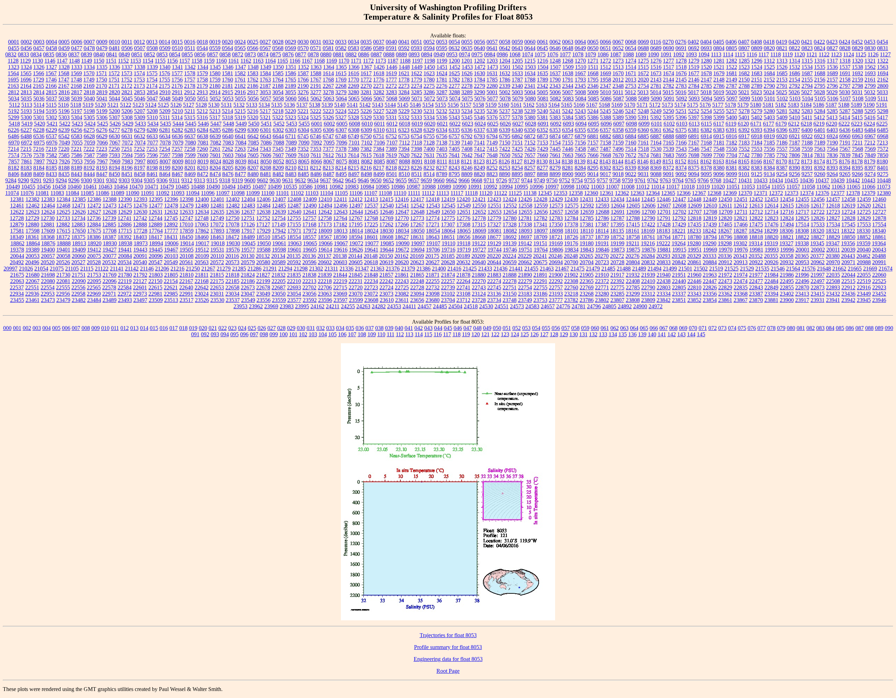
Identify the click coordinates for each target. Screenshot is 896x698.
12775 (448, 218)
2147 (706, 80)
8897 (530, 174)
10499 (275, 187)
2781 (656, 86)
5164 (554, 105)
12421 (479, 199)
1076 (552, 54)
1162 (245, 61)
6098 (631, 124)
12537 (371, 206)
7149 (492, 143)
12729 (32, 218)
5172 (654, 105)
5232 (441, 111)
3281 (366, 92)
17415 (633, 224)
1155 (160, 61)
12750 (232, 218)
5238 (517, 111)
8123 (479, 161)
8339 (630, 168)
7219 (51, 149)
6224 (869, 124)
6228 (38, 130)
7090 (303, 143)
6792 (466, 136)
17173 (325, 224)
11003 (597, 187)
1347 (240, 67)
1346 (227, 67)
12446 (664, 199)
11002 (582, 187)
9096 (718, 174)
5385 (580, 117)
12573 (556, 206)
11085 (87, 193)
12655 (525, 212)
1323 (13, 67)
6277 (114, 130)
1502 (517, 67)
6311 (391, 130)
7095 (329, 143)
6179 (781, 124)
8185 (51, 168)
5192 (13, 111)
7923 (51, 161)
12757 (309, 218)
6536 (38, 136)
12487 (294, 206)
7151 (517, 143)
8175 (832, 161)
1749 (88, 80)
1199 (441, 61)
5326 (328, 117)
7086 (266, 143)
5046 (139, 98)
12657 (556, 212)
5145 (402, 105)
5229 (404, 111)
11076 (27, 193)
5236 (492, 111)
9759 (627, 180)
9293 (48, 180)
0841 (111, 54)
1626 (466, 73)
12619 (848, 206)
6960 (844, 136)
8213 (328, 168)
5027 (806, 92)
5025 (781, 92)
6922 (807, 136)
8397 (870, 168)
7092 (316, 143)
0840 (99, 54)
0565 (240, 48)
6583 (76, 136)
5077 (492, 98)
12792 (679, 218)
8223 (404, 168)
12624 (48, 212)
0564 (227, 48)
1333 (76, 67)
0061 (542, 42)
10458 (59, 187)
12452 (756, 199)
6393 (756, 130)
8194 (114, 168)
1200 (454, 61)
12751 (248, 218)
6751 (378, 136)
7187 (794, 143)
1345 (215, 67)
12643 (341, 212)
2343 (555, 86)
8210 (290, 168)
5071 (416, 98)
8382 (744, 168)
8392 (819, 168)
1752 (126, 80)
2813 (26, 92)
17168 (309, 224)
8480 (253, 174)
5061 (303, 98)
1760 (227, 80)
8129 (529, 161)
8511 (416, 174)
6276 (101, 130)
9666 (464, 180)
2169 (88, 86)
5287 (844, 111)
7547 (706, 149)
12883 (78, 224)
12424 (510, 199)
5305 (89, 117)
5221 (303, 111)
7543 (681, 149)
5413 (832, 117)
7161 (643, 143)
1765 (290, 80)
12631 (156, 212)
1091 (666, 54)
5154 (428, 105)
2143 (656, 80)
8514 (429, 174)
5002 (504, 92)
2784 (693, 86)
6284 (202, 130)
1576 (164, 73)
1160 (221, 61)
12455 (802, 199)
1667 (580, 73)
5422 (64, 124)
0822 (794, 48)
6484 (870, 130)
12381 (17, 199)
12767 (356, 218)
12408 (294, 199)
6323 (404, 130)
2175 (164, 86)
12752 (263, 218)
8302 (605, 168)
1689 (832, 73)
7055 (77, 143)
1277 (668, 61)
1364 (328, 67)
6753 (404, 136)
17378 (571, 224)
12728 (17, 218)
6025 (492, 124)
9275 (882, 174)
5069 (404, 98)
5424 (90, 124)
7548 (718, 149)
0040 (391, 42)
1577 (177, 73)
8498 (366, 174)
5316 (202, 117)
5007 (567, 92)
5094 (706, 98)
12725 (864, 212)
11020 (718, 187)
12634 (202, 212)
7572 (882, 149)
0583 (353, 48)
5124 (150, 105)
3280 (353, 92)
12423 (494, 199)
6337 (479, 130)
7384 (378, 149)
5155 (440, 105)
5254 (706, 111)
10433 (761, 180)
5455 (304, 124)
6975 (39, 143)
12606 (649, 206)
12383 (48, 199)
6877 (567, 136)
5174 (680, 105)
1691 (844, 73)
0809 (756, 48)
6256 (76, 130)
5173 (667, 105)
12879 (17, 224)
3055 (290, 92)
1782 (454, 80)
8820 (479, 174)
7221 (76, 149)
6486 (13, 136)
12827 (833, 218)
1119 (787, 54)
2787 (731, 86)
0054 (454, 42)
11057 (793, 187)
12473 (110, 206)
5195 (51, 111)
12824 (787, 218)
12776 (463, 218)
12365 (668, 193)
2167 (63, 86)
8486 (316, 174)
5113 (26, 105)
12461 (17, 206)
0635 (466, 48)
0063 (567, 42)
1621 (404, 73)
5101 (769, 98)
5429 (127, 124)
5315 (189, 117)
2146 (693, 80)
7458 (580, 149)
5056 (253, 98)
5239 (530, 111)
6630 (114, 136)
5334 (429, 117)
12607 (664, 206)
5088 (631, 98)
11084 (72, 193)
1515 (643, 67)
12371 (761, 193)
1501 (505, 67)
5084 (580, 98)
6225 (882, 124)
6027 (518, 124)
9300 (86, 180)
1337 (127, 67)
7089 (291, 143)
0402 (693, 42)
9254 (782, 174)
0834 (36, 54)
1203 (492, 61)
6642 (253, 136)
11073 (883, 187)
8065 (303, 161)
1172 (368, 61)
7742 (744, 155)
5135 (276, 105)
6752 (391, 136)
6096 (606, 124)
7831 (819, 155)
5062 (316, 98)
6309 (366, 130)
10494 (229, 187)
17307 (448, 224)
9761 (640, 180)
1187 (392, 61)
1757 (189, 80)
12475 (125, 206)
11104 (326, 193)
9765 (690, 180)
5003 (517, 92)
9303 (124, 180)
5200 (114, 111)
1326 (38, 67)
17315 (479, 224)
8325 (618, 168)
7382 (366, 149)
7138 (441, 143)
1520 (706, 67)
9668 (476, 180)
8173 (806, 161)
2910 (164, 92)
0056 (479, 42)
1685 (782, 73)
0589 (378, 48)
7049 (64, 143)
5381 (542, 117)
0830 (870, 48)
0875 (275, 54)
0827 (832, 48)
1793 (580, 80)
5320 (252, 117)
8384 (769, 168)
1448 (404, 67)
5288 (857, 111)
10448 (884, 180)
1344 (202, 67)
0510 (177, 48)
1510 (580, 67)
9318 (224, 180)
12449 (710, 199)
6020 (429, 124)
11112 (428, 193)
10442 (853, 180)
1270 (580, 61)
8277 (542, 168)
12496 (341, 206)
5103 (794, 98)
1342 (190, 67)
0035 (366, 42)
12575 (572, 206)
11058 (808, 187)
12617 (818, 206)
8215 (353, 168)
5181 (768, 105)
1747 (63, 80)
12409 (310, 199)
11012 (643, 187)
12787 (617, 218)
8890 (504, 174)
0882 (351, 54)
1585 (278, 73)
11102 (297, 193)
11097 (223, 193)
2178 (189, 86)
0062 (555, 42)
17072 (217, 224)
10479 (167, 187)
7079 (177, 143)
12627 (94, 212)
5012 (630, 92)
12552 (510, 206)
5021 (743, 92)
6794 (492, 136)
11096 (208, 193)
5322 (278, 117)
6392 (744, 130)
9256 (794, 174)
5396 (681, 117)
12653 (495, 212)
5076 (479, 98)
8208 (265, 168)
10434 (776, 180)
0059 (517, 42)
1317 (832, 61)
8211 (303, 168)
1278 (681, 61)
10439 (838, 180)
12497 (356, 206)
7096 (341, 143)
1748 (76, 80)
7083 (228, 143)
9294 (61, 180)
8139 (580, 161)
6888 (668, 136)
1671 (630, 73)
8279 (555, 168)
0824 (819, 48)
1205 (517, 61)
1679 (718, 73)
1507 (555, 67)
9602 (262, 180)
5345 (466, 117)
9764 (678, 180)
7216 (38, 149)
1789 (542, 80)
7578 (38, 155)
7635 (441, 155)
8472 (202, 174)
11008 (628, 187)
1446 (391, 67)
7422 (504, 149)
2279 (479, 86)
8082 (366, 161)
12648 (418, 212)
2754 (643, 86)
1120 (799, 54)
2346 (592, 86)
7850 (882, 155)
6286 (227, 130)
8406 (13, 174)
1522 (731, 67)
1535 (819, 67)
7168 (706, 143)
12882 (63, 224)
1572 (114, 73)
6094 (581, 124)
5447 (216, 124)
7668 (605, 155)
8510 (404, 174)
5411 (807, 117)
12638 (264, 212)
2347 (605, 86)
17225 (371, 224)
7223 (101, 149)
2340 (517, 86)
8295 (592, 168)
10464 (121, 187)
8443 (76, 174)
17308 (463, 224)
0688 (643, 48)
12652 (479, 212)
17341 (540, 224)
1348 (253, 67)
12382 (33, 199)
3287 (441, 92)
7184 (756, 143)
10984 (367, 187)
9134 (769, 174)
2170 (101, 86)
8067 (329, 161)
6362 (668, 130)
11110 (399, 193)
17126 (248, 224)
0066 (605, 42)
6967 (870, 136)
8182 (13, 168)
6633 (152, 136)
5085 (593, 98)
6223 (856, 124)
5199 (101, 111)
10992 (490, 187)
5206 (127, 111)
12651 (464, 212)
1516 (656, 67)
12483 (248, 206)
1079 (590, 54)
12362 (622, 193)
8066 (316, 161)
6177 (768, 124)
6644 (278, 136)
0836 (61, 54)
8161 (693, 161)
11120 (485, 193)
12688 (602, 212)
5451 (266, 124)
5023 (756, 92)
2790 (769, 86)
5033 (882, 92)
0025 (252, 42)
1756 (177, 80)
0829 (857, 48)
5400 (731, 117)
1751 (114, 80)
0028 (278, 42)
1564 (13, 73)
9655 (401, 180)
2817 (76, 92)
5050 (190, 98)
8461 (152, 174)
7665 (580, 155)
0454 (882, 42)
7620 (404, 155)
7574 (13, 155)
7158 (605, 143)
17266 (402, 224)
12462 (33, 206)
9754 (577, 180)
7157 (592, 143)
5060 (290, 98)
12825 (802, 218)
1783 (466, 80)
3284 (404, 92)
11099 (253, 193)
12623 (33, 212)
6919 (769, 136)
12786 (602, 218)
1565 (25, 73)
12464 (48, 206)
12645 (371, 212)
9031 (643, 174)
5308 (127, 117)
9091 (668, 174)
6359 (630, 130)
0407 (743, 42)
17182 (340, 224)
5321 (265, 117)
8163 (718, 161)
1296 (756, 61)
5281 (782, 111)
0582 (340, 48)
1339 (152, 67)
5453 (291, 124)
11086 (102, 193)
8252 (492, 168)
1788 (530, 80)
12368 (714, 193)
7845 (857, 155)
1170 (343, 61)
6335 (454, 130)
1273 (618, 61)
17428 (664, 224)
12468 (63, 206)
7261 (214, 149)
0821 (782, 48)
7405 (454, 149)
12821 (741, 218)
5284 (819, 111)
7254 (164, 149)
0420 (794, 42)
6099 (644, 124)
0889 (401, 54)
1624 (441, 73)
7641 (454, 155)
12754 (279, 218)
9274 (870, 174)
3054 (278, 92)
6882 (605, 136)
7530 (656, 149)
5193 (26, 111)
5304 (76, 117)
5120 (100, 105)
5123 (138, 105)
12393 (140, 199)
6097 (618, 124)
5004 (530, 92)
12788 (633, 218)
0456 (26, 48)
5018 (706, 92)
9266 (857, 174)
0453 (869, 42)
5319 (240, 117)
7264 (252, 149)
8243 (454, 168)
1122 (824, 54)
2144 (668, 80)
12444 (633, 199)
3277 (315, 92)
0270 (668, 42)
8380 (718, 168)
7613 (340, 155)
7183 (744, 143)
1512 (605, 67)
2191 (315, 86)
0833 (23, 54)
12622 (17, 212)
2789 (756, 86)
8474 (215, 174)
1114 (728, 54)
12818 (694, 218)
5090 (656, 98)
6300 (253, 130)
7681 (656, 155)
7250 (114, 149)
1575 (152, 73)
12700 (649, 212)
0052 (429, 42)
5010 (605, 92)
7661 (555, 155)
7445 (555, 149)
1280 (706, 61)
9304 (136, 180)
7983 (127, 161)
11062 (823, 187)
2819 (101, 92)
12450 (725, 199)
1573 (126, 73)
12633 (187, 212)
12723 (833, 212)
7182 (731, 143)
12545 (448, 206)
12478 (171, 206)
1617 (366, 73)
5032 (869, 92)
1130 (37, 61)
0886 (363, 54)
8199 (164, 168)
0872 (237, 54)
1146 (49, 61)
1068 (514, 54)
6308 (353, 130)
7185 (769, 143)
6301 (265, 130)
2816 (64, 92)
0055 (466, 42)
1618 (378, 73)
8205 (227, 168)
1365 (341, 67)
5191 (881, 105)
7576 (26, 155)
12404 (248, 199)
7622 (416, 155)
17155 (294, 224)
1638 (567, 73)
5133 (251, 105)
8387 (782, 168)
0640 (479, 48)
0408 (756, 42)
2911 (177, 92)
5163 (541, 105)
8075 (341, 161)
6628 (89, 136)
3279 (340, 92)
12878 (879, 218)
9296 (73, 180)
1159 (209, 61)
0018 (202, 42)
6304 (303, 130)
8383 (756, 168)
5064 (341, 98)
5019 (718, 92)
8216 (366, 168)
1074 (527, 54)
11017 (673, 187)
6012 (392, 124)
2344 (567, 86)
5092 (681, 98)
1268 (567, 61)
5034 (13, 98)
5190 (869, 105)
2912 (189, 92)
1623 (429, 73)
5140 (339, 105)
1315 (807, 61)
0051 (416, 42)
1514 (630, 67)
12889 (155, 224)
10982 (336, 187)
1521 (718, 67)
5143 (377, 105)
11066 (868, 187)
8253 (504, 168)
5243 (580, 111)
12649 (433, 212)
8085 (379, 161)
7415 (492, 149)
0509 (164, 48)
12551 (495, 206)
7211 (857, 143)
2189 (290, 86)
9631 (287, 180)
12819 (710, 218)
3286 (429, 92)
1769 (340, 80)
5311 (164, 117)
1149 (86, 61)
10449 (13, 187)
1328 (64, 67)
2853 (139, 92)
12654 (510, 212)
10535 (290, 187)
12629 (125, 212)
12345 (545, 193)
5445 (190, 124)
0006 (76, 42)
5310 (152, 117)
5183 (793, 105)
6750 (366, 136)
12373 (791, 193)
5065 (353, 98)
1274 (630, 61)
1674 (668, 73)
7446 (567, 149)
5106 (832, 98)
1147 (62, 61)
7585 (64, 155)
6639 (215, 136)
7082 (215, 143)
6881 (592, 136)
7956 (89, 161)
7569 (870, 149)
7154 (555, 143)
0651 (605, 48)
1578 (189, 73)
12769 (386, 218)
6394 (769, 130)
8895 (517, 174)
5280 (769, 111)
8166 (756, 161)
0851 (136, 54)
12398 (187, 199)
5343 (454, 117)
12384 (63, 199)
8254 (517, 168)
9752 (564, 180)
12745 (171, 218)
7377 (328, 149)
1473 (492, 67)
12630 (140, 212)
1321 (870, 61)
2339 (504, 86)
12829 (864, 218)
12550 (479, 206)
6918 (756, 136)
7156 (580, 143)
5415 (857, 117)
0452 (857, 42)
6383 (718, 130)
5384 (567, 117)
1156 (172, 61)
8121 (466, 161)
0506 (127, 48)
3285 (416, 92)
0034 (353, 42)
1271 (592, 61)
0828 (844, 48)
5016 (680, 92)
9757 (602, 180)
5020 (731, 92)
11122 (500, 193)
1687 (807, 73)
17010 (186, 224)
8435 (64, 174)
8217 (378, 168)
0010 (114, 42)
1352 (303, 67)
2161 (870, 80)
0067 (618, 42)
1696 (25, 80)
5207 (139, 111)
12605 (633, 206)
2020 (643, 80)
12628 (110, 212)
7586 (76, 155)
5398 (706, 117)
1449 (416, 67)
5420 (39, 124)
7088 (278, 143)
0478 (89, 48)
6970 (14, 143)
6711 (290, 136)
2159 (857, 80)
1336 (114, 67)
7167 (693, 143)
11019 (703, 187)
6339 (504, 130)
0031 (315, 42)
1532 (794, 67)
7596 (152, 155)
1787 (517, 80)
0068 (630, 42)
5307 (114, 117)
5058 (278, 98)
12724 (848, 212)
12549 (464, 206)
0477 (76, 48)
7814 (807, 155)
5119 (88, 105)
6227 (26, 130)
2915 (227, 92)
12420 (463, 199)
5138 (314, 105)
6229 (51, 130)
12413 (371, 199)
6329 (429, 130)
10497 (259, 187)
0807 (744, 48)
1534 (807, 67)
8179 (869, 161)
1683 (756, 73)
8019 (203, 161)
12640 (294, 212)
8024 (215, 161)
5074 (454, 98)
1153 (135, 61)
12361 (607, 193)
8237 (441, 168)
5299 (13, 117)
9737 (514, 180)
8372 (668, 168)
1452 (454, 67)
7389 (391, 149)
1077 (565, 54)
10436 (807, 180)
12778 (479, 218)
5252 (693, 111)
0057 (492, 42)
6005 (342, 124)
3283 (391, 92)
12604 (618, 206)
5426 (115, 124)
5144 (390, 105)
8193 (101, 168)
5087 (618, 98)
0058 (504, 42)
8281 (567, 168)
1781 (441, 80)
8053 (291, 161)
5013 (643, 92)
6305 (316, 130)
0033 (340, 42)
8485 (303, 174)
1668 (592, 73)
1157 (184, 61)
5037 (51, 98)
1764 (278, 80)
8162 (706, 161)
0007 (89, 42)
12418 (433, 199)
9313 (199, 180)
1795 (592, 80)
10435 (791, 180)
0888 (388, 54)
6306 (328, 130)
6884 (630, 136)
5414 (844, 117)
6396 (782, 130)
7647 (479, 155)
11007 (613, 187)
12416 (402, 199)
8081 (354, 161)
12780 (510, 218)
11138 (530, 193)
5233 (454, 111)
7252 (139, 149)
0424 (844, 42)
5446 (203, 124)
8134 (554, 161)
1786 (504, 80)
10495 (244, 187)
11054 (763, 187)
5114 (39, 105)
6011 (379, 124)
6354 (567, 130)
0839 (86, 54)
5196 (64, 111)
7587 (89, 155)
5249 (656, 111)
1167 (307, 61)
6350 (530, 130)
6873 (542, 136)
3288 (454, 92)
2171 (114, 86)
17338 (525, 224)
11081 (42, 193)
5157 (465, 105)
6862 (517, 136)
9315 (212, 180)
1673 (656, 73)
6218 (806, 124)
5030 (844, 92)
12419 (448, 199)
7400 (429, 149)
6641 (240, 136)
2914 (214, 92)
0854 (174, 54)
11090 (132, 193)
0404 (706, 42)
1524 (756, 67)
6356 (592, 130)
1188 (405, 61)
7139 (454, 143)
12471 (79, 206)
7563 (819, 149)
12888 (140, 224)
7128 (429, 143)
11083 (57, 193)
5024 (769, 92)
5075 (467, 98)
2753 (630, 86)
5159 (491, 105)
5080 (530, 98)
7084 (240, 143)
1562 (870, 67)
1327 (51, 67)
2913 (202, 92)
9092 (681, 174)
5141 (352, 105)
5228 (391, 111)
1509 (568, 67)
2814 (38, 92)
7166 (681, 143)
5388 (605, 117)
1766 (303, 80)
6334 (441, 130)
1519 (693, 67)
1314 (794, 61)
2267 (328, 86)
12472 (94, 206)
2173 (139, 86)
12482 (233, 206)
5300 (26, 117)
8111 (442, 161)
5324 (303, 117)
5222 (315, 111)
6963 (857, 136)
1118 (775, 54)
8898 (542, 174)
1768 (328, 80)
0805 (731, 48)
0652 (618, 48)
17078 (232, 224)
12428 (540, 199)
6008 (354, 124)
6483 (857, 130)
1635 (542, 73)
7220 (63, 149)
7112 (404, 143)
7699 (706, 155)
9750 (552, 180)
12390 (125, 199)
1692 (857, 73)
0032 (328, 42)
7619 (391, 155)
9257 (807, 174)
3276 (303, 92)
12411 (340, 199)
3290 (479, 92)
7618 (378, 155)
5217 (265, 111)
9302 (111, 180)
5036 (38, 98)
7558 (794, 149)
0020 (227, 42)
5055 (240, 98)
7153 (542, 143)
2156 (819, 80)
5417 (882, 117)
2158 (844, 80)
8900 (567, 174)
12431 (587, 199)
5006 (555, 92)
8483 (290, 174)
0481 (114, 48)
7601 (215, 155)
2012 (618, 80)
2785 (706, 86)
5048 (164, 98)
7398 (416, 149)
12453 (771, 199)
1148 (74, 61)
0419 (781, 42)
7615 (366, 155)
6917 (744, 136)
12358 (576, 193)
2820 (114, 92)
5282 (794, 111)
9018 (618, 174)
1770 (353, 80)
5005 (542, 92)
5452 (279, 124)
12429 (556, 199)
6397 (794, 130)
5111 (882, 98)
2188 (278, 86)
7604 (240, 155)
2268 (340, 86)
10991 (475, 187)
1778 (404, 80)
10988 (429, 187)
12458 (848, 199)
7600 (202, 155)
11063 (838, 187)
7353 (315, 149)
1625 (454, 73)
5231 (429, 111)
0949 (439, 54)
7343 (265, 149)
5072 (429, 98)
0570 (303, 48)
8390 (794, 168)
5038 (64, 98)
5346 (479, 117)
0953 (451, 54)
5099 (744, 98)
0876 (288, 54)
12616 (802, 206)
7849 (870, 155)
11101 (282, 193)
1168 (319, 61)
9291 (36, 180)
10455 (28, 187)
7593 (114, 155)
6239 (64, 130)
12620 (864, 206)
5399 (718, 117)
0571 (315, 48)
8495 (341, 174)
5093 (694, 98)
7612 (328, 155)
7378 (340, 149)
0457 (38, 48)
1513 (618, 67)
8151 (668, 161)
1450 (429, 67)
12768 (371, 218)
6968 (882, 136)
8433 (51, 174)
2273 (404, 86)
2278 (466, 86)
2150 (744, 80)
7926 (64, 161)
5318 (227, 117)
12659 (587, 212)
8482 (278, 174)
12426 (525, 199)
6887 (656, 136)
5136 (289, 105)
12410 (325, 199)
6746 (315, 136)
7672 (630, 155)
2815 (51, 92)
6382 (706, 130)
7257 (177, 149)
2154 (794, 80)
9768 (715, 180)
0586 (366, 48)
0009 (101, 42)
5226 (366, 111)
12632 (171, 212)
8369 (656, 168)
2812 (13, 92)
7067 (114, 143)
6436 (844, 130)
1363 (316, 67)
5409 (782, 117)
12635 (217, 212)
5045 (127, 98)
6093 (568, 124)
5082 (555, 98)
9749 (539, 180)
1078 (577, 54)
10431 (745, 180)
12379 (868, 193)
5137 (302, 105)
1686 (794, 73)
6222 (844, 124)
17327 (494, 224)
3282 (378, 92)
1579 (202, 73)
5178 (730, 105)
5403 (769, 117)
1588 (315, 73)
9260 (819, 174)
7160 (630, 143)
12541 (402, 206)
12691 (618, 212)
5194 (38, 111)
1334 (89, 67)
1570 (88, 73)
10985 (383, 187)
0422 (819, 42)
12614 (771, 206)
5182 (780, 105)
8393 (832, 168)
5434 (153, 124)
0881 (338, 54)
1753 (139, 80)
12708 (710, 212)
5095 (719, 98)
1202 (479, 61)
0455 (13, 48)
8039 (240, 161)
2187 (265, 86)
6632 (139, 136)
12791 (664, 218)
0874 (262, 54)
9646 (363, 180)
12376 (822, 193)
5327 (340, 117)
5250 (668, 111)
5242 (567, 111)
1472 (479, 67)
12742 (140, 218)
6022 (455, 124)
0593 (416, 48)
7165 (668, 143)
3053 (265, 92)
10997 (552, 187)
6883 (618, 136)
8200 (177, 168)
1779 (416, 80)
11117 (456, 193)
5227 (378, 111)
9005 (580, 174)
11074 (12, 193)
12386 (94, 199)
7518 (643, 149)
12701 (664, 212)
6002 (329, 124)
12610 (710, 206)
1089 (640, 54)
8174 (819, 161)
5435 (165, 124)
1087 (615, 54)
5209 (164, 111)
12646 (387, 212)
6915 (718, 136)
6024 (480, 124)
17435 (694, 224)
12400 (202, 199)
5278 (744, 111)
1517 (668, 67)
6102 (669, 124)
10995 (521, 187)
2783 (681, 86)
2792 (794, 86)
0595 (441, 48)
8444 (89, 174)
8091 (417, 161)
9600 (249, 180)
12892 (171, 224)
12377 (838, 193)
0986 (502, 54)
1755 (164, 80)
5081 (542, 98)
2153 (782, 80)
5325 (315, 117)
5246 (618, 111)
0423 (832, 42)
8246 (466, 168)
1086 (603, 54)
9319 (237, 180)
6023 (467, 124)
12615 (787, 206)
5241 (555, 111)
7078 (165, 143)
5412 (819, 117)
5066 (366, 98)
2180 (214, 86)
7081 (203, 143)
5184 (806, 105)
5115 (51, 105)
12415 (386, 199)
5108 (857, 98)
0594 (429, 48)
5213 (214, 111)
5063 (328, 98)
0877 (300, 54)
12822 (756, 218)
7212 (869, 143)
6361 (656, 130)
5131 (226, 105)
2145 (681, 80)
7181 (718, 143)
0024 (240, 42)
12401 (217, 199)
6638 (202, 136)
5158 (478, 105)
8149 (655, 161)
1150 (98, 61)
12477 (156, 206)
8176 (844, 161)
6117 (718, 124)
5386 (592, 117)
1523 (744, 67)
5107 (845, 98)
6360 (643, 130)
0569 (290, 48)
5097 (731, 98)
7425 (517, 149)
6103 (681, 124)
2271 (378, 86)
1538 (857, 67)
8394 (844, 168)
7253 (152, 149)
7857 (14, 161)
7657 (530, 155)
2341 (530, 86)
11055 (778, 187)
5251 (681, 111)
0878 (313, 54)
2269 (353, 86)
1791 (567, 80)
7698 (693, 155)
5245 (605, 111)
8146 (643, 161)
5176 (705, 105)
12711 (741, 212)
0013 (152, 42)
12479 (187, 206)
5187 (831, 105)
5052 (215, 98)
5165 (566, 105)
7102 (366, 143)
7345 (278, 149)
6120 (743, 124)
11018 (688, 187)
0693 (706, 48)
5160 (503, 105)
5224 (340, 111)
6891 (693, 136)
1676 (681, 73)
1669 (605, 73)
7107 (392, 143)
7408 (466, 149)
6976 (51, 143)
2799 (870, 86)
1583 (252, 73)
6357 (605, 130)
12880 (32, 224)
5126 (176, 105)
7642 (466, 155)
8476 (227, 174)
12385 (79, 199)
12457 (833, 199)
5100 (757, 98)
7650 (504, 155)
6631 (127, 136)
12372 (776, 193)
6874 (555, 136)
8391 (807, 168)
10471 (152, 187)
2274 (416, 86)
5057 (265, 98)
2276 (441, 86)
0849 (124, 54)
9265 (844, 174)
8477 (240, 174)
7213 (882, 143)
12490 (310, 206)
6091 (543, 124)
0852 (149, 54)
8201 (190, 168)
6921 (794, 136)
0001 (13, 42)
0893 (414, 54)
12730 (48, 218)
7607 (278, 155)
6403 (832, 130)
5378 (517, 117)
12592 (587, 206)
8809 (466, 174)
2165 (38, 86)
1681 (731, 73)
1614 (328, 73)
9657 (413, 180)
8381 (731, 168)
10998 (567, 187)
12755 (294, 218)
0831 (882, 48)
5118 (75, 105)
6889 (681, 136)
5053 (227, 98)
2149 (731, 80)
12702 (679, 212)
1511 (593, 67)
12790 (648, 218)
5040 (89, 98)
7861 (26, 161)
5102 (782, 98)
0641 (492, 48)
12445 (648, 199)
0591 (391, 48)
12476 (140, 206)
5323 (290, 117)
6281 (164, 130)
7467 (592, 149)
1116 (752, 54)
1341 (177, 67)
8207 (253, 168)
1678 (706, 73)
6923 (819, 136)
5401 (744, 117)
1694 (882, 73)
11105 (341, 193)
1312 (769, 61)
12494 (325, 206)
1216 (542, 61)
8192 (89, 168)
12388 (110, 199)
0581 (328, 48)
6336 (466, 130)
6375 (681, 130)
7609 (290, 155)
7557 (782, 149)
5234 (466, 111)
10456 (44, 187)
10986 (398, 187)
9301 (99, 180)
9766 (703, 180)
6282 (177, 130)
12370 (745, 193)
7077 (152, 143)
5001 (492, 92)
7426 (530, 149)
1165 (282, 61)
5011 (617, 92)
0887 (376, 54)
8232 (429, 168)
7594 (127, 155)
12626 (79, 212)
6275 (89, 130)
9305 (149, 180)
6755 (429, 136)
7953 (77, 161)
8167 (769, 161)
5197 (76, 111)
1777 (391, 80)
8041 (253, 161)
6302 (278, 130)
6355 (580, 130)
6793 (479, 136)
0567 (265, 48)
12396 (171, 199)
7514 (630, 149)
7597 (164, 155)
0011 (126, 42)
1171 (356, 61)
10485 (182, 187)
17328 (510, 224)
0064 (580, 42)
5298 (882, 111)
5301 (38, 117)
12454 (787, 199)
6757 (454, 136)
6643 (265, 136)
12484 (264, 206)
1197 (417, 61)
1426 (379, 67)
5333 (416, 117)
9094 (693, 174)
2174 (152, 86)
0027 (265, 42)
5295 (870, 111)
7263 (240, 149)
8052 (278, 161)
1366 (353, 67)
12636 (233, 212)
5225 (353, 111)
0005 (64, 42)
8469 (190, 174)
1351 (290, 67)
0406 (731, 42)
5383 (555, 117)
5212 (202, 111)
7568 (857, 149)
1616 (353, 73)
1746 (51, 80)
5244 (592, 111)
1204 (504, 61)
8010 (190, 161)
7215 (25, 149)
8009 (177, 161)
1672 (643, 73)
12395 (156, 199)
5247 (630, 111)
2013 (630, 80)
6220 (831, 124)
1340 (164, 67)
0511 (189, 48)
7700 (718, 155)
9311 (174, 180)
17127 (263, 224)
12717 (802, 212)
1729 (38, 80)
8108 (429, 161)
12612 (741, 206)
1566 (38, 73)
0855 (187, 54)
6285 (215, 130)
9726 (501, 180)
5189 (856, 105)
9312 (186, 180)
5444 (178, 124)
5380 (530, 117)
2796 (832, 86)
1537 (844, 67)
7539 (668, 149)
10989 (444, 187)
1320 (857, 61)
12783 (556, 218)
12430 (571, 199)
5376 (492, 117)
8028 (228, 161)
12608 (679, 206)
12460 (879, 199)
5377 (504, 117)
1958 (605, 80)
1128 (13, 61)
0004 (51, 42)
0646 (555, 48)
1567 (51, 73)
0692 (693, 48)
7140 (466, 143)
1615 (340, 73)
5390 (630, 117)
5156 (453, 105)
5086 (605, 98)
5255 (718, 111)
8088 (404, 161)
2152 (769, 80)
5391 (643, 117)
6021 (442, 124)
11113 (442, 193)
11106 (356, 193)
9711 (489, 180)
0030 (303, 42)
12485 (279, 206)
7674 (643, 155)
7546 (693, 149)
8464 (164, 174)
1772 (366, 80)
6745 (303, 136)
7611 (315, 155)
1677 (693, 73)
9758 (615, 180)
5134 (264, 105)
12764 (340, 218)
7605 (253, 155)
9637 (325, 180)
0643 (517, 48)
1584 (265, 73)
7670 (618, 155)
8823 (492, 174)
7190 (832, 143)
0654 (630, 48)
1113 (716, 54)
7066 (102, 143)
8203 (202, 168)
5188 (843, 105)
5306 (101, 117)
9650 (376, 180)
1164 (270, 61)
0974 (464, 54)
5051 (202, 98)
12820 (725, 218)
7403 (441, 149)
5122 (125, 105)
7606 (265, 155)
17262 (386, 224)
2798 (857, 86)
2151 (756, 80)
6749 (353, 136)
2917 (252, 92)
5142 (365, 105)
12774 (433, 218)
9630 (275, 180)
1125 (860, 54)
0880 (325, 54)
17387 (602, 224)
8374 (681, 168)
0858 (225, 54)
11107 (370, 193)
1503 (530, 67)
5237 (504, 111)
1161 (233, 61)
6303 (290, 130)
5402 (756, 117)
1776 (378, 80)
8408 (26, 174)
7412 (479, 149)
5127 (188, 105)
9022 (630, 174)
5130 (213, 105)
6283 (190, 130)
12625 (63, 212)
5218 (278, 111)
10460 (75, 187)
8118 (454, 161)
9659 (426, 180)
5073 (442, 98)
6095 (593, 124)
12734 (78, 218)
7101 (354, 143)
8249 (479, 168)
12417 (417, 199)
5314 (177, 117)
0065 (592, 42)
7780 (756, 155)
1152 (123, 61)
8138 (567, 161)
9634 (312, 180)
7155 (567, 143)
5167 (591, 105)
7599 (190, 155)
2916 (240, 92)
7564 (832, 149)
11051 (733, 187)
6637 (190, 136)
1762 (252, 80)
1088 (628, 54)
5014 (655, 92)
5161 (516, 105)
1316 (819, 61)
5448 (228, 124)
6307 (341, 130)
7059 (89, 143)
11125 (515, 193)
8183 (26, 168)
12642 (325, 212)
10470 (136, 187)
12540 (387, 206)
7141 (479, 143)
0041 (404, 42)
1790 (555, 80)
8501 (391, 174)
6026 (505, 124)
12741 (125, 218)
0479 (101, 48)
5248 (643, 111)
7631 (429, 155)
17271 (433, 224)
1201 (466, 61)
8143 (605, 161)
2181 (227, 86)
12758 (325, 218)
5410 (794, 117)
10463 (105, 187)
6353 (555, 130)
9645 (350, 180)
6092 (555, 124)
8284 (580, 168)
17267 (417, 224)
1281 (718, 61)
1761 (240, 80)
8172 (794, 161)
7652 (517, 155)
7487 (605, 149)
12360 (591, 193)
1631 (492, 73)
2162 (882, 80)
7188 (807, 143)
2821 (127, 92)
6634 (164, 136)
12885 (109, 224)
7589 (101, 155)
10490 (213, 187)
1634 (530, 73)
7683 (668, 155)
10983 (352, 187)
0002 (26, 42)
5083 (568, 98)
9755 (589, 180)
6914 (706, 136)
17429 (679, 224)
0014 (164, 42)
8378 (706, 168)
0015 (177, 42)
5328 (353, 117)
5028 (819, 92)
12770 (402, 218)
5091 (668, 98)
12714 (771, 212)
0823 (807, 48)
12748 (202, 218)
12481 (217, 206)
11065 (853, 187)
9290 (23, 180)
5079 (517, 98)
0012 (139, 42)
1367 (366, 67)
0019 (214, 42)
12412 (356, 199)
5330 (378, 117)
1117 (763, 54)
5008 (580, 92)
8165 (743, 161)
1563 (882, 67)
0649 (580, 48)
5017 (693, 92)
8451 (127, 174)
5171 (642, 105)
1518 (681, 67)
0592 (404, 48)
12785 (587, 218)
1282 (731, 61)
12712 (756, 212)
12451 (741, 199)
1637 (555, 73)
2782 (668, 86)
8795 (454, 174)
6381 (693, 130)
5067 (379, 98)
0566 (252, 48)
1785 (492, 80)
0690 (668, 48)
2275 (429, 86)
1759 (214, 80)
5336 (441, 117)
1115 (740, 54)
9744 (526, 180)
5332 (404, 117)
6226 (13, 130)
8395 (857, 168)
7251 (126, 149)
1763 (265, 80)
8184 (38, 168)
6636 (177, 136)
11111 (414, 193)
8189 (76, 168)
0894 (426, 54)
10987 (413, 187)
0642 (504, 48)
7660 (542, 155)
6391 (731, 130)
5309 (139, 117)
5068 (391, 98)
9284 (10, 180)
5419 (27, 124)
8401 (882, 168)
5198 (89, 111)
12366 (684, 193)
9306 (162, 180)
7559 (807, 149)
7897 (39, 161)
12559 (541, 206)
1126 (873, 54)
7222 (88, 149)
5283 (807, 111)
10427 (730, 180)
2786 (718, 86)
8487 (328, 174)
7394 (404, 149)
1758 (202, 80)
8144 (617, 161)
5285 (832, 111)
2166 (51, 86)
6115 (706, 124)
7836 (832, 155)
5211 (189, 111)
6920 (782, 136)
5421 (52, 124)
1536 (832, 67)
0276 (680, 42)
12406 (264, 199)
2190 (303, 86)
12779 (494, 218)
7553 (756, 149)
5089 (643, 98)
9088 (656, 174)
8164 (731, 161)
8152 (680, 161)
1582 (240, 73)
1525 (769, 67)
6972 (26, 143)
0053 (441, 42)
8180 (882, 161)
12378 (853, 193)
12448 (694, 199)
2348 (618, 86)
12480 (202, 206)
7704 (731, 155)
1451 (442, 67)
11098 (238, 193)
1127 (885, 54)
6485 (882, 130)
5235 (479, 111)
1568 (63, 73)
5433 (140, 124)
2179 (202, 86)
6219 (819, 124)
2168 (76, 86)
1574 (139, 73)
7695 (681, 155)
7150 (504, 143)
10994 (506, 187)
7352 (303, 149)
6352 (542, 130)
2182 (240, 86)
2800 (882, 86)
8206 (240, 168)
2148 (718, 80)
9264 (832, 174)
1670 (618, 73)
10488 (198, 187)
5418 (14, 124)
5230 (416, 111)
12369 (730, 193)
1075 (540, 54)
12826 (818, 218)
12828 (848, 218)
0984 (489, 54)
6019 (417, 124)
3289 (466, 92)
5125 (163, 105)
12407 (279, 199)
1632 (504, 73)
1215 (530, 61)
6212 (793, 124)
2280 (492, 86)
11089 (117, 193)
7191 (844, 143)
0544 (202, 48)
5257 (731, 111)
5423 (77, 124)
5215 (240, 111)
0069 (643, 42)
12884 (94, 224)
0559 (214, 48)
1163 (258, 61)
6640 (227, 136)
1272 (605, 61)
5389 (618, 117)
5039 (76, 98)
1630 (479, 73)
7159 (618, 143)
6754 (416, 136)
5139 (327, 105)
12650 (448, 212)
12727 (879, 212)
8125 (491, 161)
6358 (618, 130)
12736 (94, 218)
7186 (782, 143)
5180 (755, 105)
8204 (215, 168)
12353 (560, 193)
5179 (743, 105)
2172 (126, 86)
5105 (820, 98)
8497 (353, 174)
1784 (479, 80)
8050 (266, 161)
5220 (290, 111)
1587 (303, 73)
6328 (416, 130)
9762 (652, 180)
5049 (177, 98)
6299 (240, 130)
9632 (300, 180)
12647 (402, 212)
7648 (492, 155)
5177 (717, 105)
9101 (744, 174)
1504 (542, 67)
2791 (782, 86)
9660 (438, 180)
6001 (316, 124)
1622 (416, 73)
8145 (630, 161)
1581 (227, 73)
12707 (695, 212)
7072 (127, 143)
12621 (879, 206)
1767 (315, 80)
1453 (467, 67)
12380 (884, 193)
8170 (781, 161)
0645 (542, 48)
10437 (822, 180)
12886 (125, 224)
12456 (818, 199)
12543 (433, 206)
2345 (580, 86)
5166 (579, 105)
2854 (152, 92)
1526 (782, 67)
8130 (542, 161)
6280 (152, 130)
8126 (504, 161)
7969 (114, 161)
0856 (199, 54)
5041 (101, 98)
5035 (26, 98)
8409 (38, 174)
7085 (253, 143)
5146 (415, 105)
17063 (202, 224)
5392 (656, 117)
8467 (177, 174)
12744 (155, 218)
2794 (807, 86)
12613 (756, 206)
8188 (64, 168)
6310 (379, 130)
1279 (693, 61)
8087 (392, 161)
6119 (731, 124)
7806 (794, 155)
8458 (139, 174)
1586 (290, 73)
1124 (848, 54)
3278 (328, 92)
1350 (278, 67)
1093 (691, 54)
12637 (248, 212)
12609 (695, 206)
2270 (366, 86)
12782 (540, 218)
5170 (629, 105)
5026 (794, 92)
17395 (617, 224)
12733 (63, 218)
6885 (643, 136)
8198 (152, 168)
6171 (756, 124)
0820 (769, 48)
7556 (769, 149)
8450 (114, 174)
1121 (811, 54)
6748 (340, 136)
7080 (190, 143)
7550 (731, 149)
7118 (416, 143)
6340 (517, 130)
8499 (379, 174)
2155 (807, 80)
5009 (592, 92)
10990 (460, 187)
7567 (844, 149)
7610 (303, 155)
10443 (868, 180)
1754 (152, 80)
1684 (769, 73)
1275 (643, 61)
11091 (147, 193)
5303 (64, 117)
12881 (48, 224)
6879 (580, 136)
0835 (48, 54)
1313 (782, 61)
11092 (162, 193)
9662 (451, 180)
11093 (177, 193)
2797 (844, 86)
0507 (139, 48)
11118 (471, 193)
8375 (693, 168)
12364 (653, 193)
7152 (530, 143)
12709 (726, 212)
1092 (678, 54)
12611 (725, 206)
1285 (744, 61)
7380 (353, 149)
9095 (706, 174)
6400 (807, 130)
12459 (864, 199)
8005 (152, 161)
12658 (572, 212)
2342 (542, 86)
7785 (769, 155)
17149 (279, 224)
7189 (819, 143)
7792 (782, 155)
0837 (73, 54)
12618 (833, 206)
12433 (602, 199)
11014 (658, 187)
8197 (139, 168)
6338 (492, 130)
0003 (38, 42)
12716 (787, 212)
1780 (429, 80)
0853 (162, 54)
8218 (391, 168)
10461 (90, 187)
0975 (477, 54)
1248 (555, 61)
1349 (265, 67)
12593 (602, 206)
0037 (378, 42)
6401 (819, 130)
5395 (668, 117)
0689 (656, 48)
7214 (13, 149)
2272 (391, 86)
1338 (139, 67)
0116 (655, 42)
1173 (380, 61)
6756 (441, 136)
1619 (391, 73)
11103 (311, 193)
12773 (417, 218)
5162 (528, 105)
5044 (114, 98)
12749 (217, 218)
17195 (356, 224)
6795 (504, 136)
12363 (637, 193)
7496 (618, 149)
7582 (51, 155)
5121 (113, 105)
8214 (340, 168)
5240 (542, 111)
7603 (227, 155)
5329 (366, 117)
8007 (165, 161)
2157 (832, 80)
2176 (177, 86)
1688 (819, 73)
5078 (505, 98)
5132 (239, 105)
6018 (404, 124)
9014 (592, 174)
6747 (328, 136)
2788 (744, 86)
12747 (186, 218)
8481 (265, 174)
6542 (64, 136)
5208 (152, 111)
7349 (290, 149)
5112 (14, 105)
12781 (525, 218)
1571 (101, 73)
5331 (391, 117)
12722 (818, 212)
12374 (807, 193)
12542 (418, 206)
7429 (542, 149)
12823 (771, 218)
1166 (294, 61)
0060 (530, 42)
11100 (267, 193)
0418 (769, 42)
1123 (836, 54)
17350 (556, 224)
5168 (604, 105)
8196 (127, 168)
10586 (306, 187)
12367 (699, 193)
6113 (694, 124)
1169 (331, 61)
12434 (617, 199)
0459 (64, 48)
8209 (278, 168)
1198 (429, 61)
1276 (656, 61)
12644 (356, 212)
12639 (279, 212)
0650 (592, 48)
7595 (139, 155)
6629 (101, 136)
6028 (530, 124)
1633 (517, 73)
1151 (111, 61)
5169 (617, 105)
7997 (140, 161)
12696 (633, 212)
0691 (681, 48)
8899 (555, 174)
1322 (882, 61)
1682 (744, 73)
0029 (290, 42)
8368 (643, 168)
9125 (756, 174)
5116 (63, 105)
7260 (202, 149)
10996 (537, 187)
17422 (648, 224)
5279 (756, 111)
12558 (525, 206)
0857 (212, 54)
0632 (454, 48)
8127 (517, 161)
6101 (656, 124)
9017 (605, 174)
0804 (718, 48)
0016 (189, 42)
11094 (193, 193)
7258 (189, 149)
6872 (530, 136)
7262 (227, 149)
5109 (870, 98)
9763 (665, 180)
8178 (857, 161)
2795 (819, 86)
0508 (152, 48)
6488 (26, 136)
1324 (26, 67)
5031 (857, 92)
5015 (668, 92)
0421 (806, 42)
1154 (147, 61)
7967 (102, 161)
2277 (454, 86)
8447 (101, 174)
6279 (139, 130)
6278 (127, 130)
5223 (328, 111)
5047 (152, 98)
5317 (214, 117)
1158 (196, 61)
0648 (567, 48)
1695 (13, 80)
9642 (338, 180)
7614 (353, 155)
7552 (744, 149)
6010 (367, 124)
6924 (832, 136)
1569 (76, 73)
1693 (870, 73)
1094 (703, 54)
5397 (693, 117)
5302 (51, 117)
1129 (25, 61)
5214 (227, 111)
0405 (718, 42)
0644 (530, 48)
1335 (101, 67)
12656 (541, 212)
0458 (51, 48)
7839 (844, 155)
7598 (177, 155)
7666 (592, 155)
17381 (587, 224)
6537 (51, 136)
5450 (253, 124)
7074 (140, 143)
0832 (10, 54)
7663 (567, 155)
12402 (233, 199)
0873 (250, 54)
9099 (731, 174)
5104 (807, 98)
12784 (571, 218)
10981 (321, 187)
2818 (89, 92)
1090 (653, 54)
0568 (278, 48)
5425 (102, 124)
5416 (869, 117)
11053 (748, 187)
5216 (252, 111)
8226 (416, 168)
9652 (388, 180)
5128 (201, 105)
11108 (385, 193)
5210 (177, 111)
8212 (315, 168)
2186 (252, 86)
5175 (692, 105)
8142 (592, 161)
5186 (818, 105)
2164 (25, 86)
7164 (656, 143)
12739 (109, 218)
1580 (214, 73)
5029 (832, 92)
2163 (13, 86)
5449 (241, 124)
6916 (731, 136)
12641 (310, 212)
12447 (679, 199)
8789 (441, 174)
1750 (101, 80)
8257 (530, 168)
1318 (844, 61)
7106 (379, 143)
